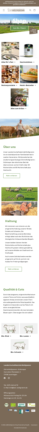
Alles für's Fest (7, 62)
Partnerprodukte (8, 85)
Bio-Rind (5, 336)
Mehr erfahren (11, 176)
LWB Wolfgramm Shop (12, 425)
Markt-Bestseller (27, 85)
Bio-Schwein (16, 352)
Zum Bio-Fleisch (19, 28)
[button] (4, 10)
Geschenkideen (26, 62)
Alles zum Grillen (17, 109)
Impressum (34, 425)
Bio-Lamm (24, 336)
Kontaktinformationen (20, 427)
